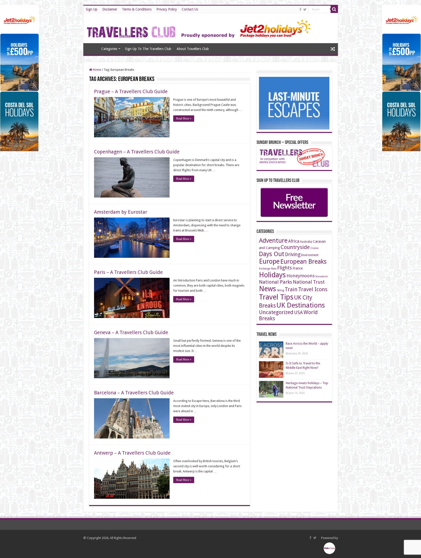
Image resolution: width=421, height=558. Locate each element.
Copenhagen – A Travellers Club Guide (137, 152)
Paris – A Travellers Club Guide (128, 272)
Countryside (295, 247)
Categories (109, 49)
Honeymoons (301, 275)
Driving (292, 254)
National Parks (275, 282)
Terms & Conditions (137, 9)
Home (92, 48)
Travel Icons (312, 289)
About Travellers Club (193, 49)
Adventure (273, 240)
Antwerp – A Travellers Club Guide (132, 453)
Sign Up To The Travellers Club (148, 49)
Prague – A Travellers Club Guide (131, 91)
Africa (293, 241)
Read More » (183, 118)
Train (291, 289)
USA (298, 312)
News (267, 289)
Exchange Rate (268, 268)
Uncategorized (276, 312)
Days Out (271, 254)
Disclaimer (109, 9)
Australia (306, 241)
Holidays (272, 275)
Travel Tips (276, 297)
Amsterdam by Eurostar (120, 212)
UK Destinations (301, 305)
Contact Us (190, 9)
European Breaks (303, 261)
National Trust (309, 282)
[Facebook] (300, 9)
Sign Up (91, 9)
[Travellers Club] (199, 27)
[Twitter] (305, 9)
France (298, 268)
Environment (309, 255)
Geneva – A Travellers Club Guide (131, 332)
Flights (284, 268)
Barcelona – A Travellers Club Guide (134, 393)
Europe (269, 261)
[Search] (334, 9)
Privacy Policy (166, 9)
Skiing (280, 290)
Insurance (322, 276)
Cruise (314, 248)
